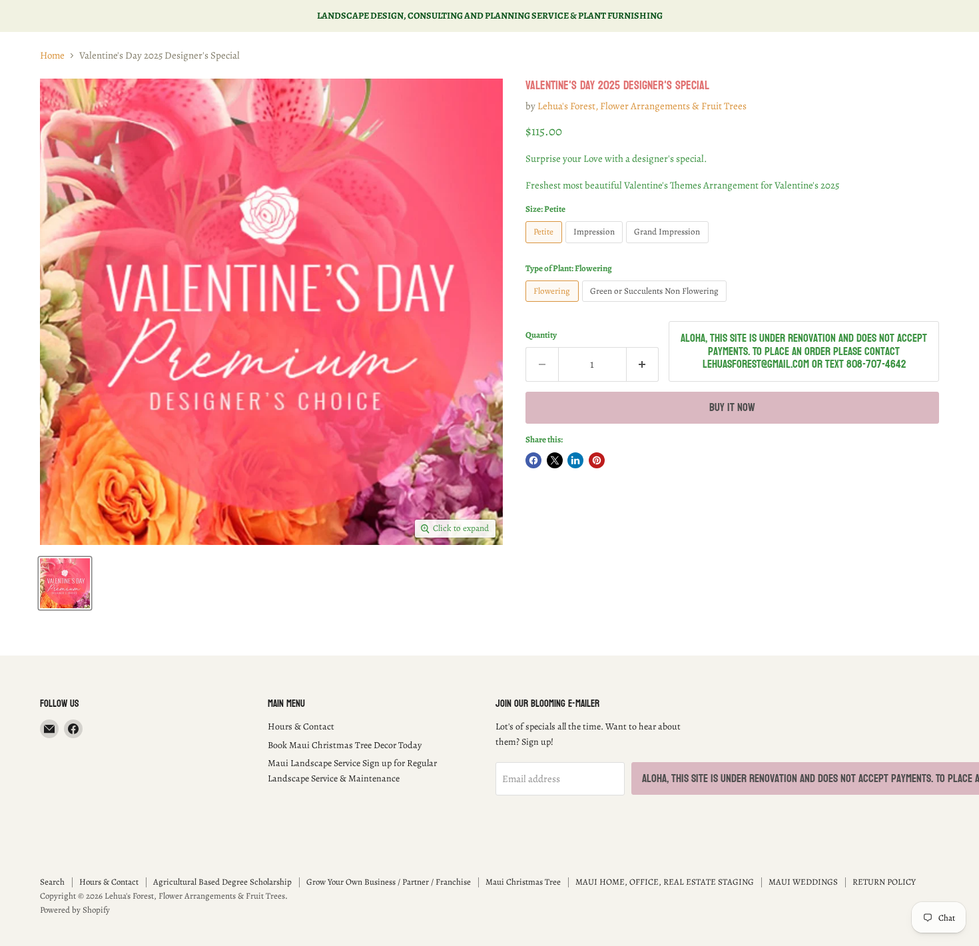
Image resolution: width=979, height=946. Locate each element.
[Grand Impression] (669, 246)
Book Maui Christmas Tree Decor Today (345, 745)
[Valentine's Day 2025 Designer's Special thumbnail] (65, 583)
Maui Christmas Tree (523, 881)
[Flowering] (553, 305)
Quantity (541, 335)
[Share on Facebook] (533, 460)
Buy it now (732, 407)
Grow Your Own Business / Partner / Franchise (388, 881)
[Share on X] (555, 460)
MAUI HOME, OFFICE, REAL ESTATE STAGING (664, 881)
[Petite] (545, 246)
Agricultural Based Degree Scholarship (222, 881)
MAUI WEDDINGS (803, 881)
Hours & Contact (301, 726)
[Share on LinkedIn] (575, 460)
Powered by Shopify (75, 909)
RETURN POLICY (884, 881)
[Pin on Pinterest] (597, 460)
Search (52, 881)
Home (52, 55)
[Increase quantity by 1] (643, 364)
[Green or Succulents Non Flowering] (656, 305)
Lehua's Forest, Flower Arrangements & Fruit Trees (642, 106)
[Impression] (596, 246)
